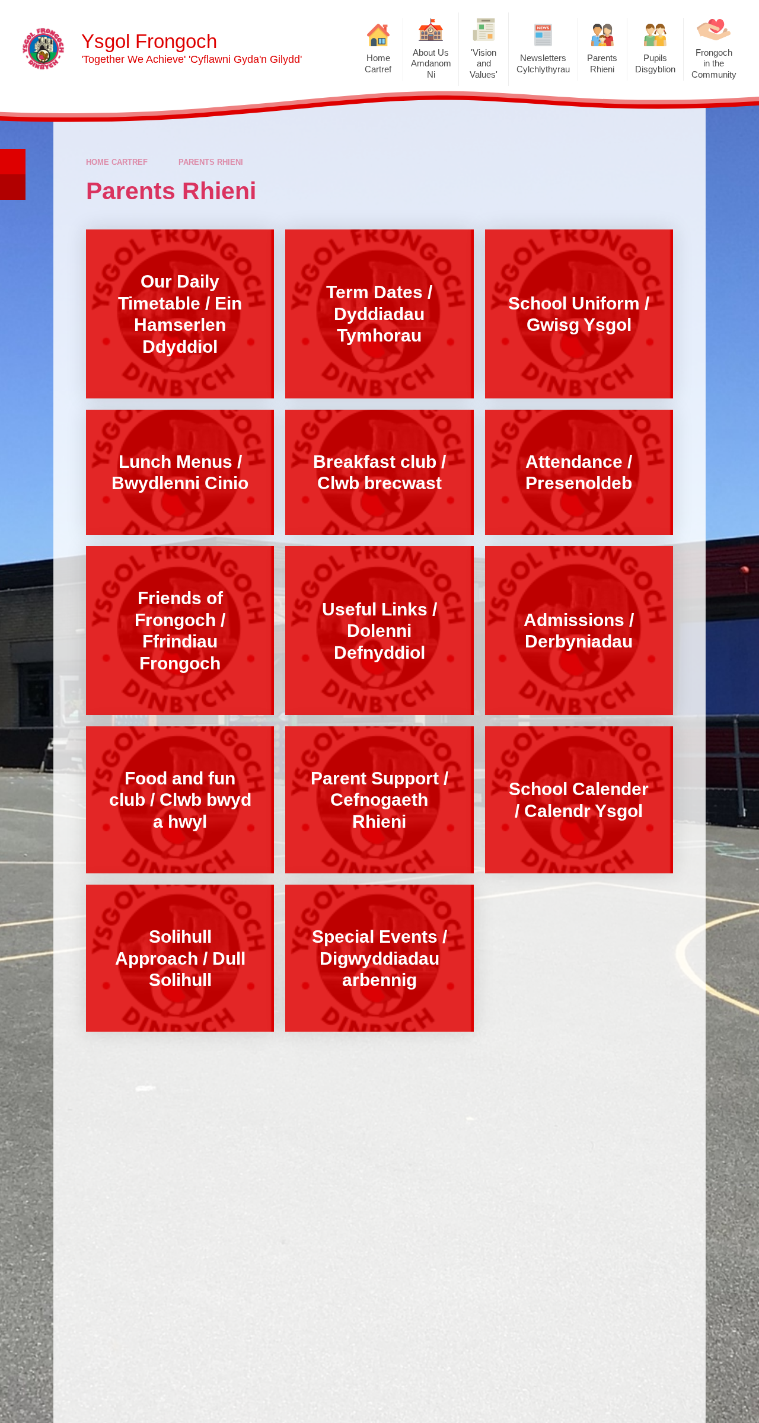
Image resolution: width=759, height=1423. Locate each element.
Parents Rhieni (210, 162)
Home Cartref (117, 162)
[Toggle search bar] (12, 161)
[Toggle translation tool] (12, 187)
